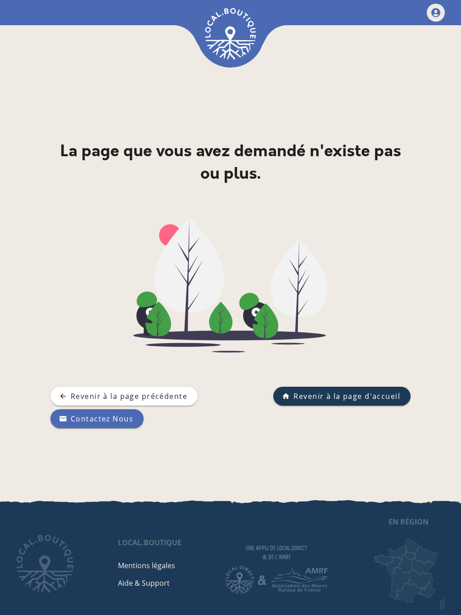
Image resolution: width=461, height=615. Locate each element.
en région (409, 522)
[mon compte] (436, 13)
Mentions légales (146, 565)
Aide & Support (144, 583)
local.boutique (149, 542)
